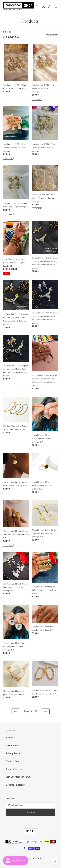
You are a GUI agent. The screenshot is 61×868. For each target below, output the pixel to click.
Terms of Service (14, 769)
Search (9, 737)
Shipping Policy (13, 761)
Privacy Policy (13, 753)
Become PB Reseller (16, 784)
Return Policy (12, 745)
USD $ (29, 831)
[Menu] (56, 6)
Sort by (7, 32)
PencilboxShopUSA (34, 858)
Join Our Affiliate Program (18, 777)
